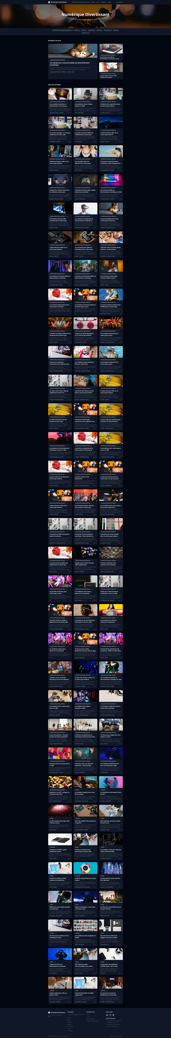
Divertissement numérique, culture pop (81, 2)
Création (109, 2)
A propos (89, 1014)
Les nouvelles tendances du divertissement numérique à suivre (114, 1026)
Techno (98, 2)
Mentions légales (90, 1019)
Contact (88, 1016)
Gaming (93, 2)
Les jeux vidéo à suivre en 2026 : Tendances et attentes (113, 1024)
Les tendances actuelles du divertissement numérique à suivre (114, 1022)
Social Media (107, 30)
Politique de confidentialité (93, 1021)
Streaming (103, 2)
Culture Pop (85, 33)
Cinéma (115, 30)
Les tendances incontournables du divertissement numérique (113, 1020)
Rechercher (120, 2)
